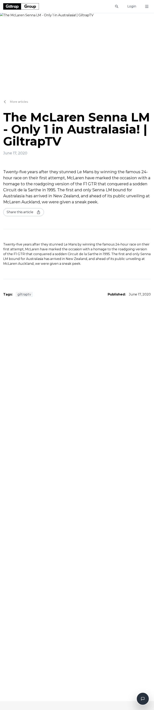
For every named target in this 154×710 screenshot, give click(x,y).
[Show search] (117, 6)
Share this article (20, 212)
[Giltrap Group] (21, 6)
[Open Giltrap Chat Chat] (142, 698)
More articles (19, 102)
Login (131, 6)
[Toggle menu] (147, 6)
